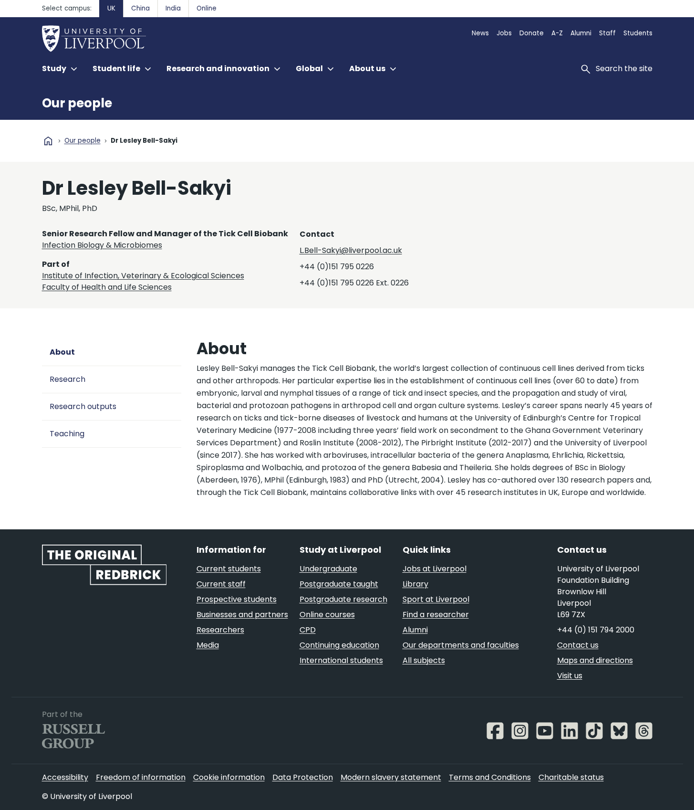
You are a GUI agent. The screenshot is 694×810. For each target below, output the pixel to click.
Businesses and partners (242, 614)
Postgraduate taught (339, 584)
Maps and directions (595, 660)
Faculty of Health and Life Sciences (107, 287)
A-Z (557, 33)
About (62, 352)
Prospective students (237, 599)
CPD (308, 629)
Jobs (504, 33)
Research (67, 379)
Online (207, 8)
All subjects (424, 660)
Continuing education (339, 645)
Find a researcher (436, 614)
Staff (607, 33)
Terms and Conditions (490, 777)
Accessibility (65, 777)
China (140, 8)
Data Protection (302, 777)
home (48, 141)
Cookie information (229, 777)
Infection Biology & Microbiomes (102, 245)
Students (638, 33)
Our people (77, 103)
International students (341, 660)
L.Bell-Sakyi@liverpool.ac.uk (351, 250)
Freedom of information (141, 777)
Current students (229, 568)
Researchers (220, 629)
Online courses (327, 614)
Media (208, 645)
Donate (531, 33)
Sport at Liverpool (436, 599)
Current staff (221, 584)
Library (415, 584)
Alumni (580, 33)
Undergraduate (328, 568)
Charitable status (571, 777)
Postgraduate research (343, 599)
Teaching (67, 433)
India (173, 8)
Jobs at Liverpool (434, 568)
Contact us (578, 645)
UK (111, 8)
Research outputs (83, 406)
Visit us (569, 675)
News (480, 33)
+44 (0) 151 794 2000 (595, 629)
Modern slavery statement (391, 777)
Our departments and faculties (461, 645)
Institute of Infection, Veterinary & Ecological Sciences (143, 275)
